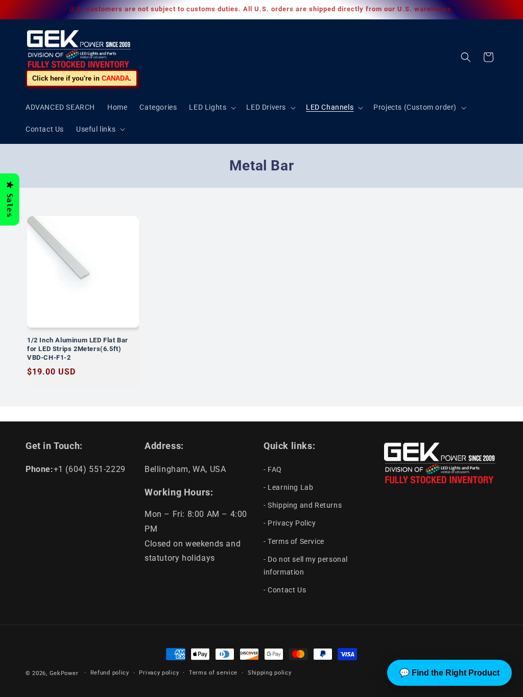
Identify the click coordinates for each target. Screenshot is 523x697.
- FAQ (273, 469)
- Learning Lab (288, 487)
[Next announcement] (494, 9)
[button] (211, 107)
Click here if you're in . (81, 78)
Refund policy (109, 672)
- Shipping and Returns (303, 505)
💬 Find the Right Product (449, 672)
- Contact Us (285, 590)
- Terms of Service (294, 541)
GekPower (64, 673)
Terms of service (213, 672)
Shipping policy (270, 672)
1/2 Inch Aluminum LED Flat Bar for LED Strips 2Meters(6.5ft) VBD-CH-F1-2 (77, 348)
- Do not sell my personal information (306, 565)
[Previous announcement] (29, 9)
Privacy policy (159, 672)
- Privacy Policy (290, 523)
